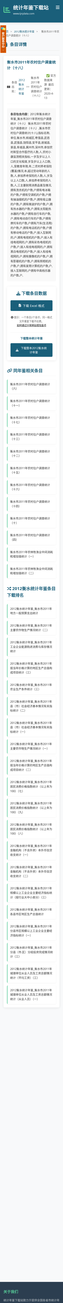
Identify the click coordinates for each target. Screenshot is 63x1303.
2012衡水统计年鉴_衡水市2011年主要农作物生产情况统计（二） (31, 628)
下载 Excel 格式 (33, 306)
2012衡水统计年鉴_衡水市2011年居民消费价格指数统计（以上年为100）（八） (31, 829)
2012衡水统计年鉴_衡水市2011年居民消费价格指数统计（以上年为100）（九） (31, 807)
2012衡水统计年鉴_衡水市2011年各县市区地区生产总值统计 (31, 912)
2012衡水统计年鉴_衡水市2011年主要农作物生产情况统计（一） (31, 746)
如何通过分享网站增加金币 (31, 325)
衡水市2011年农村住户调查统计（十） (30, 520)
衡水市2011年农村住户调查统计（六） (30, 386)
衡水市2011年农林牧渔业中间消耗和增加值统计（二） (31, 571)
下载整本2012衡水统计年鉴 (34, 350)
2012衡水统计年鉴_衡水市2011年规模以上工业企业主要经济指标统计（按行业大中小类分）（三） (31, 892)
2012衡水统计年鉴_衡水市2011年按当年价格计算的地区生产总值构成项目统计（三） (31, 668)
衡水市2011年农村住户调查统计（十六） (30, 487)
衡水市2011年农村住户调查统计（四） (30, 537)
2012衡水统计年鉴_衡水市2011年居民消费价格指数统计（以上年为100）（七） (31, 786)
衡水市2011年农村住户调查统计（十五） (30, 470)
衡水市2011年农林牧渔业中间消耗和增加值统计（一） (31, 554)
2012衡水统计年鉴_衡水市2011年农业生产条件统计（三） (31, 687)
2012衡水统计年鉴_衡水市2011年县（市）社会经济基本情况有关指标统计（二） (31, 706)
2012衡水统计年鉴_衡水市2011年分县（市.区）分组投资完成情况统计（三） (31, 952)
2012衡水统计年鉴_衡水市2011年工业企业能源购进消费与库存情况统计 (31, 646)
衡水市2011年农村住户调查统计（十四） (30, 504)
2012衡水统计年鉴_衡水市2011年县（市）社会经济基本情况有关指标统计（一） (31, 727)
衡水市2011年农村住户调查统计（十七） (30, 420)
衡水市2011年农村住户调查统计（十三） (30, 437)
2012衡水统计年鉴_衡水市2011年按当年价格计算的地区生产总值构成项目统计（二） (31, 765)
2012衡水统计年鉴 (24, 31)
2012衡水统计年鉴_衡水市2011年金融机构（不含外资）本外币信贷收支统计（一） (31, 850)
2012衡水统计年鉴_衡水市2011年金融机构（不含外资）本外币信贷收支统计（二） (31, 871)
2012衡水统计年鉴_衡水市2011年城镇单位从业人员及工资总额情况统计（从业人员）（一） (31, 994)
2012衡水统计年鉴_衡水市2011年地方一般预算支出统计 (31, 611)
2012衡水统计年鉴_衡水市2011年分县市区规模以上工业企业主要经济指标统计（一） (31, 930)
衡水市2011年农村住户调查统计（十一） (30, 403)
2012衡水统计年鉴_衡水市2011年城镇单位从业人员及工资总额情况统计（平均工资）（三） (31, 973)
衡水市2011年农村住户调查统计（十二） (30, 453)
